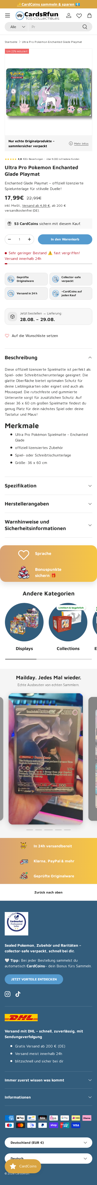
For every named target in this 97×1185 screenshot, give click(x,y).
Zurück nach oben (48, 892)
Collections (68, 648)
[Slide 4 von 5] (57, 830)
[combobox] (48, 26)
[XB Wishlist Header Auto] (79, 15)
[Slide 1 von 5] (30, 830)
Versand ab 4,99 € (36, 205)
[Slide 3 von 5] (48, 830)
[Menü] (7, 15)
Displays (24, 648)
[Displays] (24, 622)
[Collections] (68, 622)
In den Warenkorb (65, 239)
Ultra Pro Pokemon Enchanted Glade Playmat (52, 42)
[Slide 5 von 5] (67, 830)
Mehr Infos (81, 143)
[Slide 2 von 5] (39, 830)
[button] (89, 15)
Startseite (11, 42)
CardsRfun (22, 1173)
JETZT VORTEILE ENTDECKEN (34, 979)
